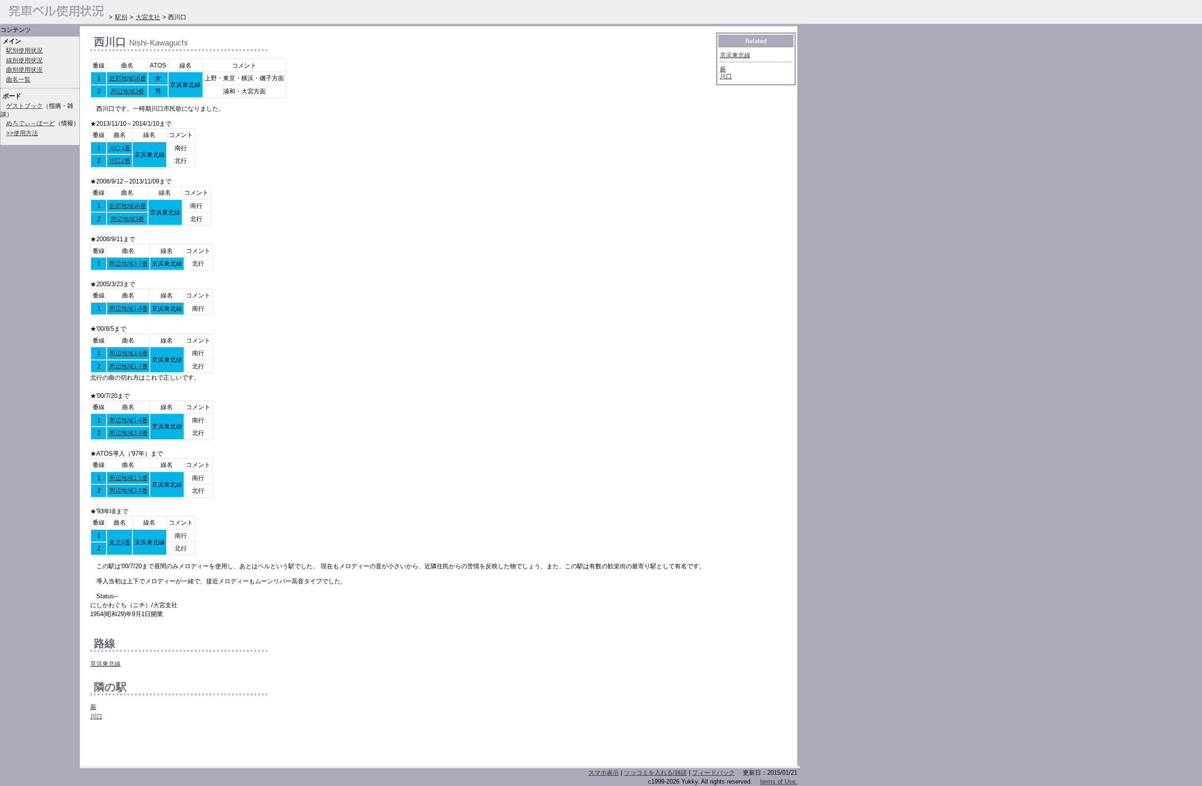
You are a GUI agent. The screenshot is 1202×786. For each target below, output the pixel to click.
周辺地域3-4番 (128, 432)
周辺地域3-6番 (128, 353)
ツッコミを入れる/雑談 (655, 772)
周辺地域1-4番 (128, 420)
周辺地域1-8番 (128, 308)
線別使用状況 (24, 60)
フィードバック (713, 772)
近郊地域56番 (127, 78)
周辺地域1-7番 (128, 366)
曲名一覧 (18, 79)
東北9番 (120, 542)
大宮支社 (148, 17)
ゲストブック (24, 105)
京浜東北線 (105, 663)
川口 (96, 716)
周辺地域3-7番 (128, 263)
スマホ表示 (603, 772)
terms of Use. (778, 781)
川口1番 (120, 148)
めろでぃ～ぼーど (30, 123)
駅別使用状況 (24, 50)
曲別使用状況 (24, 69)
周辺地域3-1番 (128, 490)
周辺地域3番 (127, 91)
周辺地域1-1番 (128, 477)
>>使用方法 (22, 133)
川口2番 (120, 160)
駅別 (121, 17)
